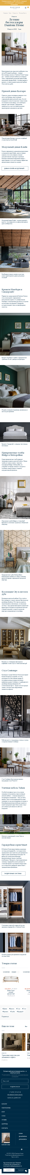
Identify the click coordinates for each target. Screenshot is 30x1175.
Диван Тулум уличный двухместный (10, 992)
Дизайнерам (23, 1136)
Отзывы (4, 1120)
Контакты (5, 1128)
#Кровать (5, 1012)
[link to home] (15, 8)
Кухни (21, 1133)
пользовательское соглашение (20, 1075)
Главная (5, 13)
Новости (15, 13)
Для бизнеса (23, 1139)
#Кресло (11, 1009)
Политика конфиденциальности (14, 1155)
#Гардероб (20, 1012)
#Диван (4, 1009)
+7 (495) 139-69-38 (15, 1092)
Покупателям (6, 1108)
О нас (4, 1116)
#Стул (18, 1009)
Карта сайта (15, 1157)
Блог (10, 13)
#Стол (24, 1009)
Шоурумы (5, 1124)
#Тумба (12, 1012)
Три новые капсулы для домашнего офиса (11, 1056)
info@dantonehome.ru (14, 1094)
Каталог (4, 1104)
